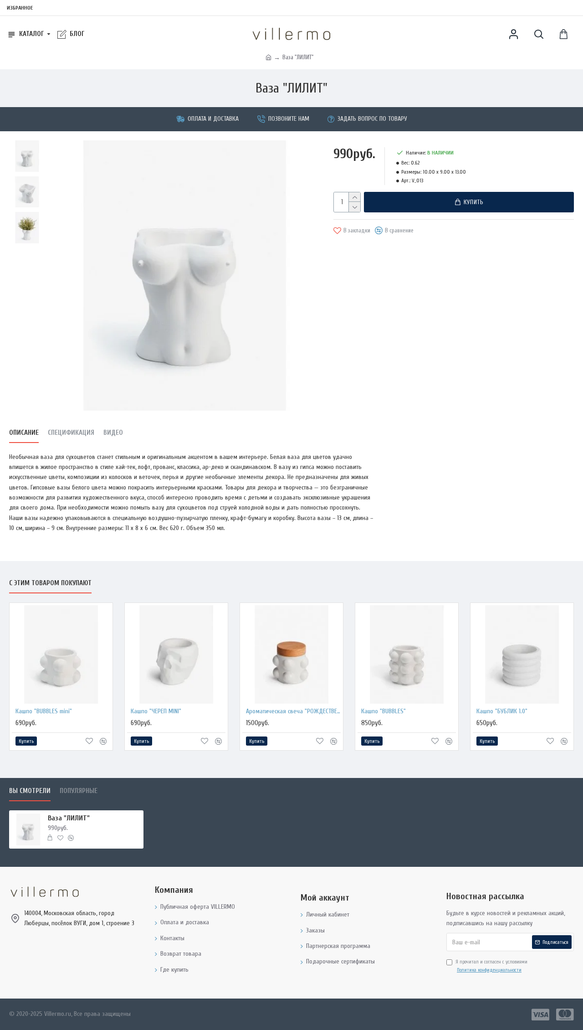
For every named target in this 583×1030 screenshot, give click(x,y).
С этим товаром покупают (50, 583)
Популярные (78, 791)
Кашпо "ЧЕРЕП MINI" (156, 711)
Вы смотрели (30, 791)
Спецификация (71, 433)
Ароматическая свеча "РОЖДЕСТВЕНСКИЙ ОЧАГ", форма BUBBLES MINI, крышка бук (293, 711)
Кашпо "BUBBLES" (383, 711)
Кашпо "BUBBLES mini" (43, 711)
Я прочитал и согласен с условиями (491, 966)
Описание (24, 433)
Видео (113, 433)
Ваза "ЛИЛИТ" (69, 818)
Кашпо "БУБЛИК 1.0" (501, 711)
